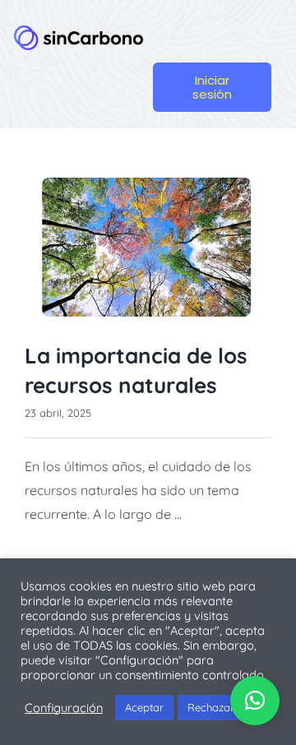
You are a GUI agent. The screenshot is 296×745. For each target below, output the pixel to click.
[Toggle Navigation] (214, 31)
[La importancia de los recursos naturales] (148, 247)
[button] (255, 700)
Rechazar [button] (210, 707)
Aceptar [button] (144, 707)
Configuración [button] (64, 708)
